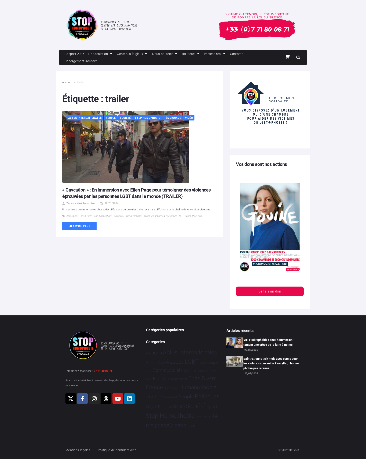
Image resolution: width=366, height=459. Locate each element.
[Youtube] (117, 398)
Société (125, 117)
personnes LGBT (175, 216)
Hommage (171, 388)
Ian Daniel (119, 216)
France (154, 387)
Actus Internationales (85, 117)
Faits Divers (203, 378)
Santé (179, 406)
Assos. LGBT (182, 361)
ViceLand (197, 216)
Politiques (207, 396)
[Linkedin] (129, 398)
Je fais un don (270, 291)
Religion (165, 406)
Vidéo (189, 117)
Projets (151, 407)
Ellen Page (92, 216)
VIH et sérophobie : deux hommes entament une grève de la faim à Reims (268, 342)
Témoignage (172, 117)
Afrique (151, 362)
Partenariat (170, 397)
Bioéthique (209, 362)
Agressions (73, 216)
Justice (154, 396)
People (111, 117)
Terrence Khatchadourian (81, 203)
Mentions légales (77, 450)
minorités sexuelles (154, 216)
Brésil (83, 216)
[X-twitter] (70, 398)
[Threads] (106, 398)
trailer (188, 216)
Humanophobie (197, 387)
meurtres (138, 216)
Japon (128, 216)
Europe (160, 378)
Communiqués (168, 370)
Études (189, 426)
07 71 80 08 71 (103, 370)
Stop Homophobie (147, 117)
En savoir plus (79, 226)
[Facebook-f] (82, 398)
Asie (161, 363)
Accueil (66, 82)
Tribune (206, 417)
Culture (190, 370)
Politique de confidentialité (117, 450)
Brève (149, 371)
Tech (198, 416)
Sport (212, 406)
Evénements (178, 379)
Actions (154, 353)
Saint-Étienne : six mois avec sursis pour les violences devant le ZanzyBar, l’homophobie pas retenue (271, 363)
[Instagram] (94, 398)
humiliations (105, 216)
